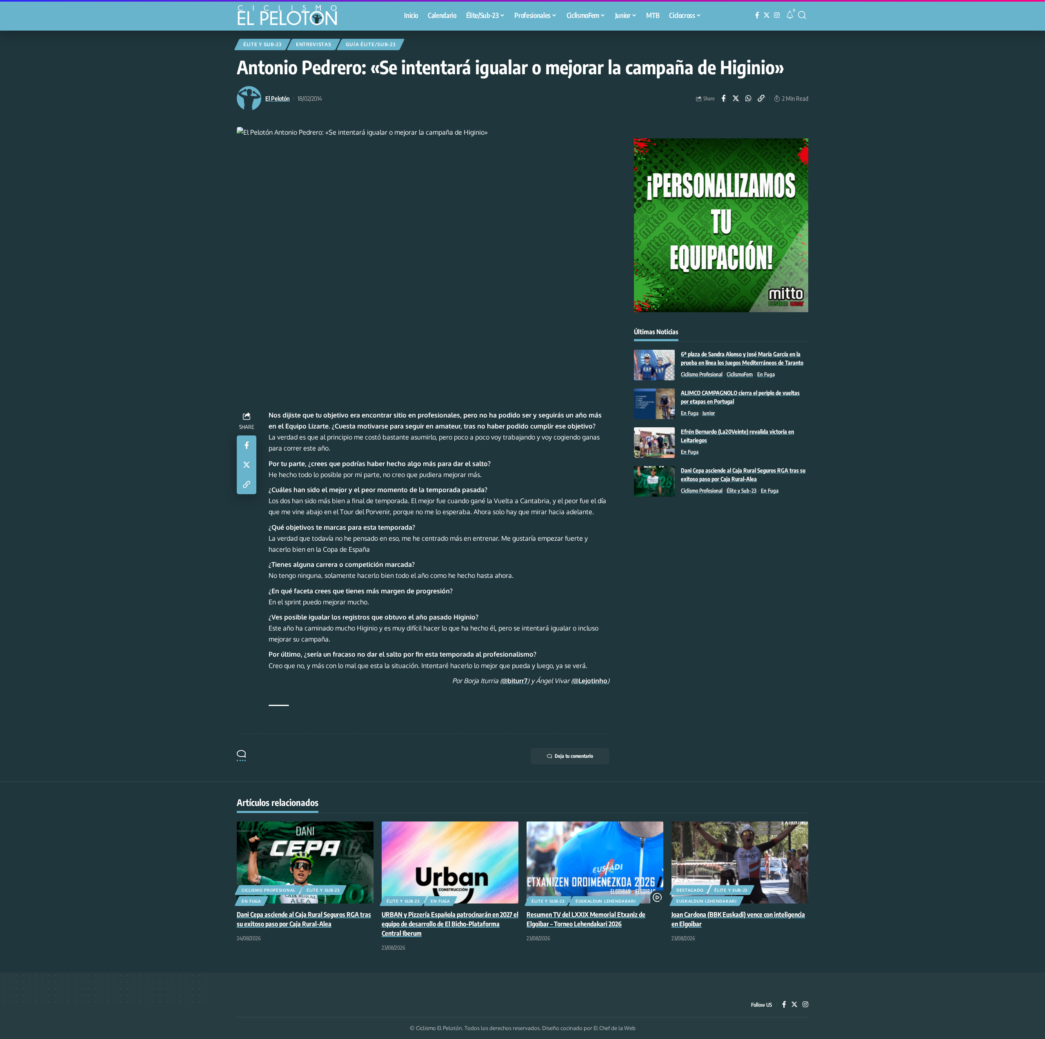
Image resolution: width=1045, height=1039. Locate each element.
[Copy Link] (761, 98)
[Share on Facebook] (723, 98)
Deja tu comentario (574, 756)
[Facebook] (757, 15)
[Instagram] (777, 15)
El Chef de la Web (615, 1028)
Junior (709, 413)
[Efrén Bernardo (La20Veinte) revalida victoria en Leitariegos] (654, 442)
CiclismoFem (740, 374)
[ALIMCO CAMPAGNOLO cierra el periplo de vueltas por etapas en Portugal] (654, 404)
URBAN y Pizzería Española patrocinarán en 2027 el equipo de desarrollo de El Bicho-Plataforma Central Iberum (450, 923)
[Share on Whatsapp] (748, 98)
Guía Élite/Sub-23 (371, 44)
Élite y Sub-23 (262, 44)
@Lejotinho (590, 681)
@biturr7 (514, 681)
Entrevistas (313, 44)
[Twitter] (766, 15)
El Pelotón (277, 98)
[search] (802, 15)
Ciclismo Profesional (702, 374)
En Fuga (766, 374)
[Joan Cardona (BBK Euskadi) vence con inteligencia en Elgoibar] (739, 862)
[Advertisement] (721, 570)
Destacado (689, 890)
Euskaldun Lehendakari (606, 901)
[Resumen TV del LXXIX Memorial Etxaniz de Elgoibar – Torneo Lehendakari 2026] (595, 862)
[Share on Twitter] (736, 98)
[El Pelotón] (291, 16)
